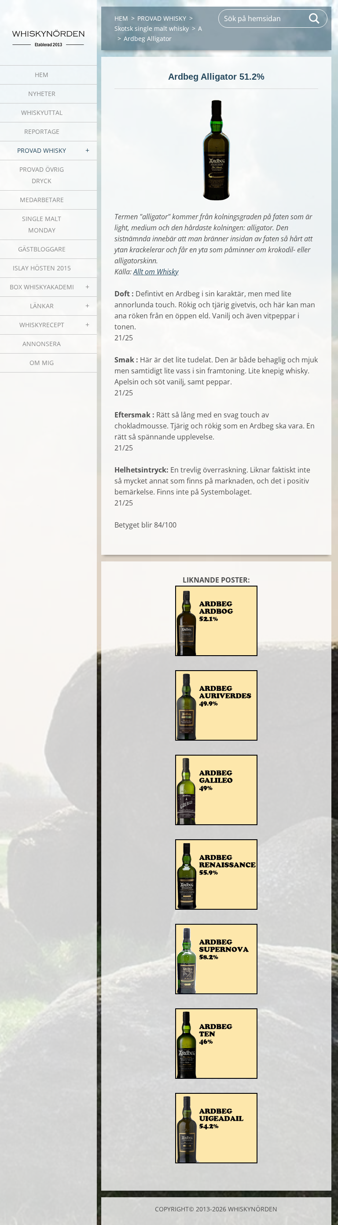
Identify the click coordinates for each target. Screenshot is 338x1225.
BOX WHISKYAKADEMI (42, 287)
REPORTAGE (41, 131)
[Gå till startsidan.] (48, 27)
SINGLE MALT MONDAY (41, 224)
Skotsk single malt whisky (151, 28)
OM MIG (41, 362)
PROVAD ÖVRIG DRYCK (41, 175)
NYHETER (41, 93)
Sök (314, 18)
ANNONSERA (41, 343)
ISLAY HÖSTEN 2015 (42, 268)
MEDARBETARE (42, 200)
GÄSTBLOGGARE (42, 249)
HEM (41, 74)
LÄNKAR (42, 306)
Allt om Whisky (155, 272)
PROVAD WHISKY (41, 150)
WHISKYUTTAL (41, 112)
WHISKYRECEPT (41, 325)
